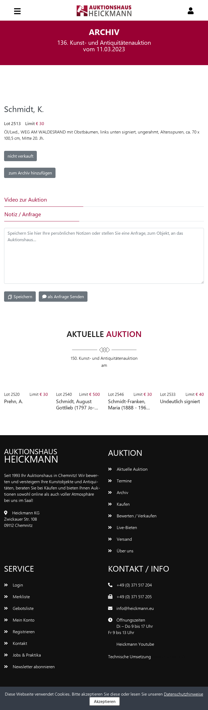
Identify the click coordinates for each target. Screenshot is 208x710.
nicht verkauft (20, 156)
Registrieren (23, 631)
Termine (124, 480)
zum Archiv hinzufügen (30, 173)
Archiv (122, 492)
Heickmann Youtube (135, 644)
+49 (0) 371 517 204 (134, 585)
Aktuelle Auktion (132, 469)
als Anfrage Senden (65, 296)
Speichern (22, 296)
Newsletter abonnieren (33, 666)
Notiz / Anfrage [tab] (22, 214)
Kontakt (19, 643)
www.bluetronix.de (169, 656)
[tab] (117, 199)
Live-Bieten (126, 527)
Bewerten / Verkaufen (136, 515)
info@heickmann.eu (135, 608)
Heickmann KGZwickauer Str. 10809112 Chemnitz (22, 519)
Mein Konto (23, 620)
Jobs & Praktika (26, 655)
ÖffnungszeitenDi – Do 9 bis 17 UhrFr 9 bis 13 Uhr (130, 626)
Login (17, 585)
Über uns (125, 550)
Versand (124, 539)
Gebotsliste (23, 608)
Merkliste (21, 596)
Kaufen (123, 504)
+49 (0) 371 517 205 (134, 596)
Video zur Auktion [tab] (25, 199)
